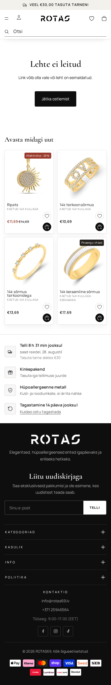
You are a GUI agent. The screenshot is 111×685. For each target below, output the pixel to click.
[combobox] (59, 31)
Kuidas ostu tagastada (40, 412)
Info (10, 562)
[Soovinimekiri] (91, 18)
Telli (95, 508)
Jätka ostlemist (55, 98)
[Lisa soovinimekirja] (47, 216)
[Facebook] (43, 631)
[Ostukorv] (104, 18)
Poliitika (16, 577)
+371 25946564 (55, 610)
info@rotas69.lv (55, 600)
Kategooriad (20, 532)
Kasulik (14, 547)
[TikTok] (68, 631)
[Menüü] (6, 18)
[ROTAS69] (55, 439)
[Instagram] (55, 631)
